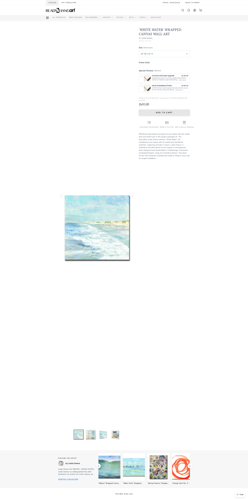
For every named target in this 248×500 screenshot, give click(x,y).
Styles (120, 17)
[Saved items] (188, 10)
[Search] (182, 10)
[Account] (194, 10)
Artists (107, 17)
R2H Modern (91, 17)
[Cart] (200, 10)
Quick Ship (156, 17)
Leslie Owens (146, 38)
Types (142, 17)
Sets (131, 17)
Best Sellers (75, 17)
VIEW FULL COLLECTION (68, 479)
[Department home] (47, 17)
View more (182, 80)
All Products (59, 17)
